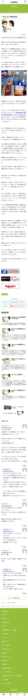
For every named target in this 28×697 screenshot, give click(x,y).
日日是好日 (14, 2)
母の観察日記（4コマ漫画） (10, 630)
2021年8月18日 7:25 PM (6, 552)
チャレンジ (5, 637)
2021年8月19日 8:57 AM (8, 571)
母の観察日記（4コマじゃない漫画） (12, 676)
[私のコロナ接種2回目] (17, 428)
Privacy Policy (20, 692)
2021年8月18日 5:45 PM (8, 471)
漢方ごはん (5, 641)
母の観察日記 (5, 622)
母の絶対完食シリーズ (8, 668)
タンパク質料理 (6, 672)
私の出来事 (5, 634)
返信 (24, 465)
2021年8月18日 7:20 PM (8, 531)
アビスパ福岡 (5, 645)
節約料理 (4, 660)
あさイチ (4, 626)
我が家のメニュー (7, 657)
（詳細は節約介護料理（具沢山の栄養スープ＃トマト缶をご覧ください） (13, 114)
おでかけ (4, 615)
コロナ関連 (5, 294)
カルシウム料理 (6, 683)
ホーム (7, 692)
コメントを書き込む (14, 598)
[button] (25, 356)
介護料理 (4, 664)
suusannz (5, 469)
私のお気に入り (6, 649)
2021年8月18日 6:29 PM (6, 505)
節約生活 (4, 653)
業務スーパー (5, 618)
